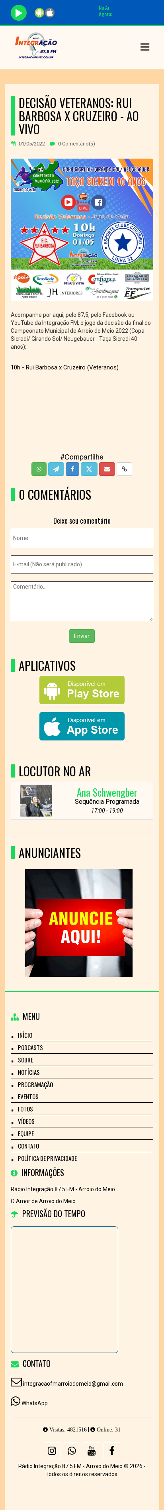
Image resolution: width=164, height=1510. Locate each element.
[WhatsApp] (72, 1450)
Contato (28, 1145)
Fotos (25, 1108)
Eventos (28, 1096)
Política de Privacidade (47, 1158)
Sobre (25, 1059)
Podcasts (30, 1047)
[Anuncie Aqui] (79, 908)
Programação (35, 1084)
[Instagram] (52, 1450)
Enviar (82, 636)
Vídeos (26, 1121)
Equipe (26, 1133)
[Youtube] (92, 1450)
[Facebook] (111, 1450)
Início (25, 1035)
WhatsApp (34, 1403)
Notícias (29, 1072)
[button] (145, 47)
